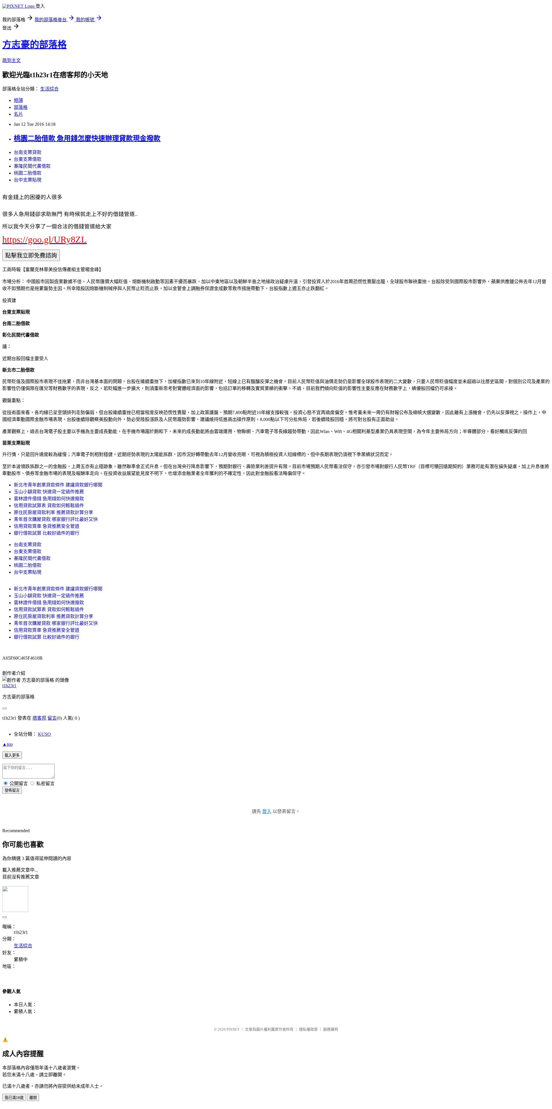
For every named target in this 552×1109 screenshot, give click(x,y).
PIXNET (233, 1029)
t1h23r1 (9, 685)
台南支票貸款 (27, 152)
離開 (33, 1098)
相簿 (18, 100)
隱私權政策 (308, 1029)
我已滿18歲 (14, 1098)
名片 (18, 114)
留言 (52, 718)
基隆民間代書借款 (32, 166)
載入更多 (12, 755)
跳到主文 (11, 60)
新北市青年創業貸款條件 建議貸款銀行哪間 (58, 484)
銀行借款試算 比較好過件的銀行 (46, 533)
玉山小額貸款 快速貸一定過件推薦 (49, 491)
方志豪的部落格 (34, 44)
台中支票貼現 (27, 179)
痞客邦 (39, 718)
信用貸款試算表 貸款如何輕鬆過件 (49, 505)
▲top (7, 744)
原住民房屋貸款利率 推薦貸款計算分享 (53, 512)
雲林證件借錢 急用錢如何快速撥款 (49, 498)
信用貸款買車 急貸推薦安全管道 (46, 526)
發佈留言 (12, 790)
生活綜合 (49, 88)
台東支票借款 (27, 159)
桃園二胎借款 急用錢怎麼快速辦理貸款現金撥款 (87, 138)
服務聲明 (330, 1029)
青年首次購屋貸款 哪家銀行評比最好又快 (56, 519)
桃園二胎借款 (27, 173)
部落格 (21, 107)
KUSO (44, 734)
